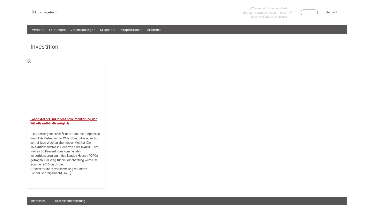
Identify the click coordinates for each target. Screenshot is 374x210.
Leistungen (57, 30)
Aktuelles (154, 30)
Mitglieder (108, 30)
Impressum (38, 201)
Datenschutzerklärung (70, 201)
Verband (38, 30)
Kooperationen (131, 30)
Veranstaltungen (83, 30)
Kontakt (331, 12)
